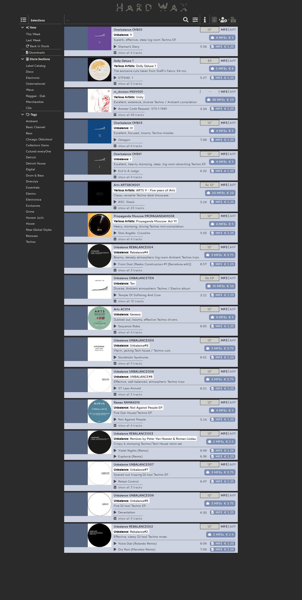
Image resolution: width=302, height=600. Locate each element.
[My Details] (224, 19)
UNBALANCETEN (141, 278)
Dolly (117, 61)
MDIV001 (136, 91)
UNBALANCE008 (141, 371)
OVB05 (137, 29)
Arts (117, 185)
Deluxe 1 (128, 61)
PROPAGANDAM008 (159, 216)
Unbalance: (121, 35)
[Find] (186, 19)
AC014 (125, 309)
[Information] (205, 19)
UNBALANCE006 (141, 495)
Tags (33, 114)
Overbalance (122, 29)
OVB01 (137, 154)
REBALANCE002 (141, 526)
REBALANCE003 (141, 433)
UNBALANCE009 (141, 340)
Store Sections (39, 59)
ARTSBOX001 (130, 185)
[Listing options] (195, 19)
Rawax (118, 402)
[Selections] (23, 19)
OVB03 (137, 123)
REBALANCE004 (141, 247)
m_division (121, 91)
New (32, 27)
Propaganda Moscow (129, 216)
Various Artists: (124, 65)
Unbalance (121, 247)
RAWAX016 (132, 402)
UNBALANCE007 (141, 464)
